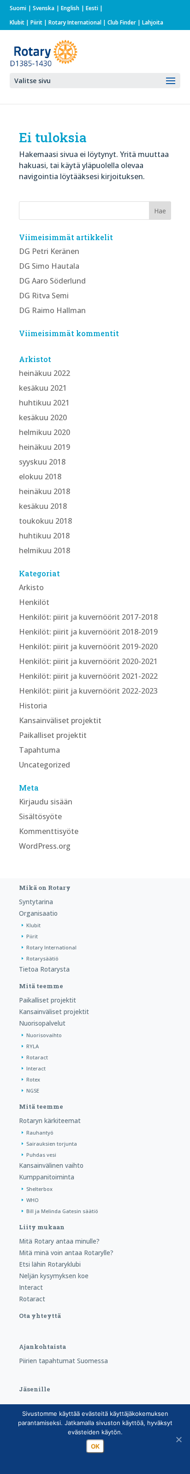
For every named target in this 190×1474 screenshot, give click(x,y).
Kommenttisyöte (48, 831)
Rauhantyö (39, 1132)
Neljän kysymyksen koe (54, 1275)
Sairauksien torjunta (51, 1143)
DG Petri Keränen (49, 251)
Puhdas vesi (41, 1154)
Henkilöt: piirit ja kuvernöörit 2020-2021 (88, 661)
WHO (32, 1199)
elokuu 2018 (40, 476)
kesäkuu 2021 (43, 388)
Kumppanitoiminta (46, 1176)
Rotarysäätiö (42, 958)
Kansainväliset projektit (60, 720)
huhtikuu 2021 (44, 403)
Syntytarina (36, 901)
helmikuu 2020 (44, 432)
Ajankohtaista (42, 1346)
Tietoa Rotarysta (44, 969)
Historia (33, 706)
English (70, 8)
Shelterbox (39, 1188)
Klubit (17, 22)
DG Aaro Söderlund (52, 281)
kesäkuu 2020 (43, 417)
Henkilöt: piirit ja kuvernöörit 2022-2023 (88, 691)
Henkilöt (34, 602)
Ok (95, 1446)
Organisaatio (38, 913)
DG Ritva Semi (44, 295)
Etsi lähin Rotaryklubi (50, 1264)
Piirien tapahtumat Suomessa (63, 1360)
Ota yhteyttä (40, 1315)
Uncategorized (44, 765)
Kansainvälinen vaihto (51, 1165)
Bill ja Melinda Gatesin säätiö (62, 1211)
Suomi (18, 8)
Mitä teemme (41, 986)
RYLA (32, 1046)
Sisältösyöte (40, 816)
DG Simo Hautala (49, 266)
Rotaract (37, 1057)
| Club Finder (118, 22)
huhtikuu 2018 (44, 536)
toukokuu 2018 (45, 521)
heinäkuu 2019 (44, 447)
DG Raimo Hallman (52, 310)
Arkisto (31, 587)
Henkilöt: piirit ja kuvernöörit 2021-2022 (88, 676)
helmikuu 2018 (44, 550)
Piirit (36, 22)
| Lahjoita (149, 22)
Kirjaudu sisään (45, 802)
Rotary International (74, 22)
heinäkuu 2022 (44, 373)
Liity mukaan (42, 1227)
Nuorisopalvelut (42, 1023)
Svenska (43, 8)
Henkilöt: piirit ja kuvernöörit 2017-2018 (88, 617)
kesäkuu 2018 (43, 506)
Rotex (33, 1079)
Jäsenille (34, 1389)
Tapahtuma (39, 750)
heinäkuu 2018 (44, 491)
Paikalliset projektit (53, 735)
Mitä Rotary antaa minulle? (59, 1241)
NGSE (32, 1090)
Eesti (92, 8)
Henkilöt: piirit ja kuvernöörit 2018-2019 (88, 632)
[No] (178, 1439)
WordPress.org (45, 846)
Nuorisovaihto (44, 1035)
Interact (36, 1068)
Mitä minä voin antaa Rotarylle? (66, 1252)
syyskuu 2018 (42, 462)
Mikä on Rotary (45, 887)
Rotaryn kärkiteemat (50, 1120)
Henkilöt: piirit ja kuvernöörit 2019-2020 (88, 646)
